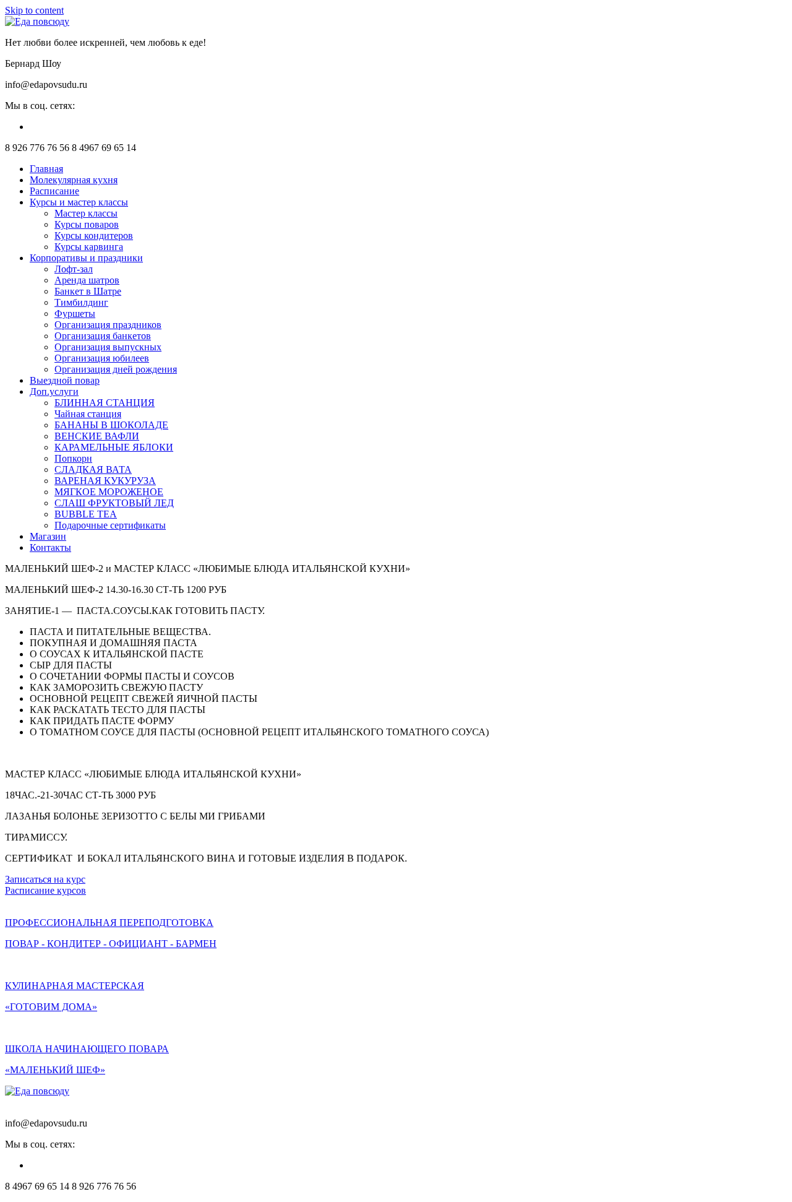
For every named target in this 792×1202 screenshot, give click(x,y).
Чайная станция (87, 414)
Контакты (50, 547)
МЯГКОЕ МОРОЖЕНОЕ (108, 491)
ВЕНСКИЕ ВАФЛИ (96, 436)
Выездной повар (65, 380)
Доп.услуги (54, 391)
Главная (46, 168)
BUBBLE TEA (85, 514)
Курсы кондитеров (93, 235)
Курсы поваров (86, 224)
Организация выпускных (107, 347)
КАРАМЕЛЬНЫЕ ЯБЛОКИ (113, 447)
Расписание (54, 191)
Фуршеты (74, 313)
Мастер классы (86, 213)
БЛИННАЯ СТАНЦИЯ (104, 402)
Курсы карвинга (88, 246)
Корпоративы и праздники (86, 258)
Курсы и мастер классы (79, 202)
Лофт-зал (73, 269)
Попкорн (73, 458)
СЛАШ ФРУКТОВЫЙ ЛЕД (114, 503)
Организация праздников (107, 324)
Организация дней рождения (115, 369)
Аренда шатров (86, 280)
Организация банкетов (102, 336)
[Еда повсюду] (37, 21)
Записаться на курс (45, 879)
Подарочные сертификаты (110, 525)
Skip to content (34, 10)
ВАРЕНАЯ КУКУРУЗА (105, 480)
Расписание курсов (45, 890)
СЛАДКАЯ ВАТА (93, 469)
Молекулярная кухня (74, 180)
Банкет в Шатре (87, 291)
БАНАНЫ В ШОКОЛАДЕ (111, 425)
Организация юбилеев (101, 358)
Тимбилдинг (81, 302)
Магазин (48, 536)
